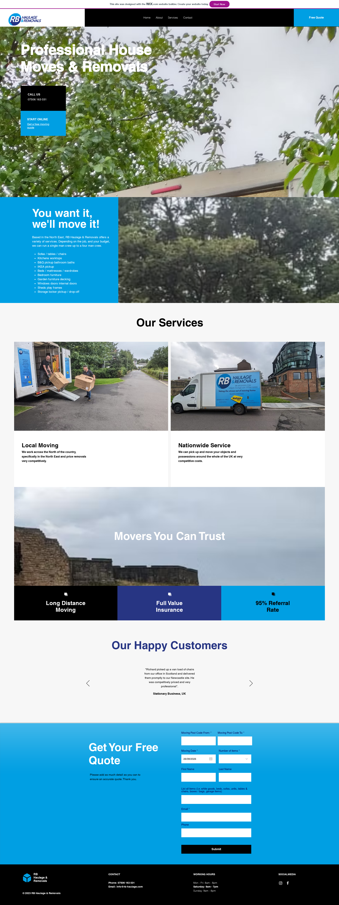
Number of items (228, 750)
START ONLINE (37, 119)
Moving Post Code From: (195, 732)
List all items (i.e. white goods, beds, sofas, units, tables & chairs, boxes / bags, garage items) (214, 790)
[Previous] (88, 683)
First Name (187, 769)
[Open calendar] (210, 758)
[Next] (251, 683)
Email (184, 809)
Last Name (225, 769)
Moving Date (190, 750)
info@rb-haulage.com (130, 886)
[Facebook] (288, 883)
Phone (185, 824)
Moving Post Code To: (230, 732)
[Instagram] (280, 883)
